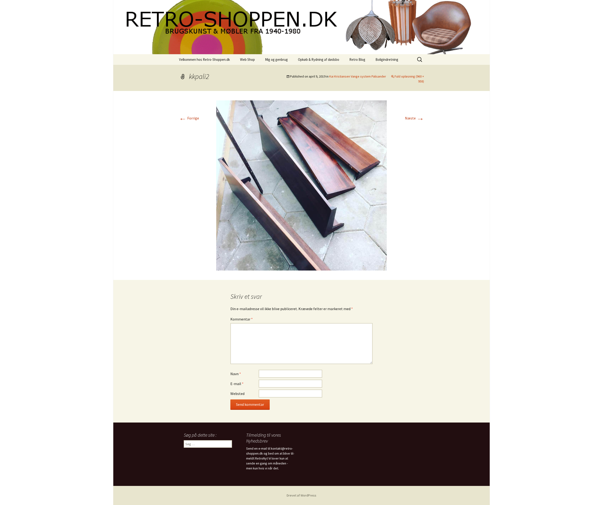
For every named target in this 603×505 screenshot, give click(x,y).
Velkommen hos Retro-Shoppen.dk (204, 59)
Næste (414, 118)
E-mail (237, 383)
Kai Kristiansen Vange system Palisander (357, 76)
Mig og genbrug (276, 59)
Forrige (189, 118)
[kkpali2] (301, 185)
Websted (237, 393)
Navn (235, 373)
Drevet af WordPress (301, 495)
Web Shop (247, 59)
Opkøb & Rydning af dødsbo (318, 59)
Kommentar (241, 319)
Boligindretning (386, 59)
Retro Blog (357, 59)
